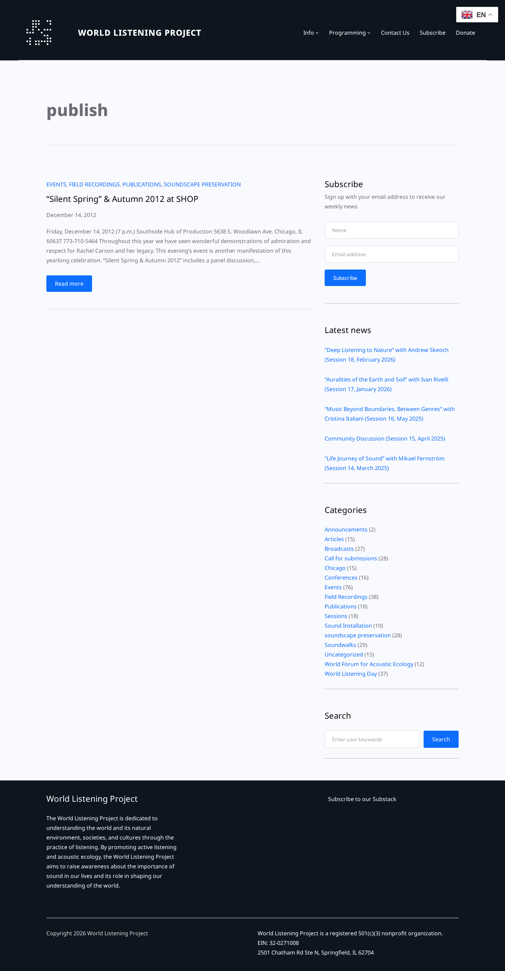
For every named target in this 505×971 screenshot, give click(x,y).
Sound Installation (348, 625)
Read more (73, 285)
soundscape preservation (202, 184)
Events (56, 184)
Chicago (335, 568)
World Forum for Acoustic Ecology (369, 664)
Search (441, 739)
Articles (334, 539)
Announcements (346, 529)
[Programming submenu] (369, 32)
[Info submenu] (317, 32)
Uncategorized (344, 654)
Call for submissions (351, 558)
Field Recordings (94, 184)
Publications (142, 184)
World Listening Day (351, 673)
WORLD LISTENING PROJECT (139, 32)
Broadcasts (339, 548)
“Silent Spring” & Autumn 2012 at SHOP (122, 198)
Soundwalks (340, 645)
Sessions (336, 616)
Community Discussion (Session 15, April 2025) (385, 438)
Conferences (341, 577)
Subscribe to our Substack (362, 799)
